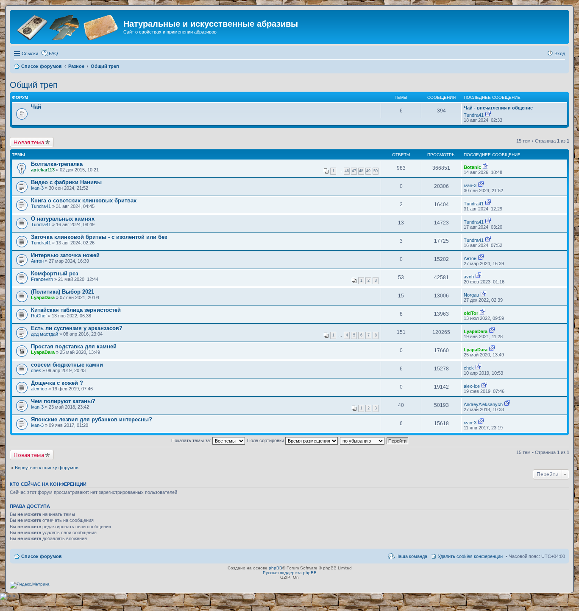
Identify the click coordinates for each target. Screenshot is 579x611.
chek (36, 370)
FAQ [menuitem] (53, 53)
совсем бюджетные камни (67, 365)
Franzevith (42, 279)
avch (469, 276)
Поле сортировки (266, 440)
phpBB (275, 568)
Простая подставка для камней (74, 346)
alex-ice (39, 388)
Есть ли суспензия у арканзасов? (76, 328)
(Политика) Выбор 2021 (62, 292)
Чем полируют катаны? (63, 401)
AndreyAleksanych (483, 404)
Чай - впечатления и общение (498, 107)
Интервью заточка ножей (65, 255)
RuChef (39, 315)
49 (368, 171)
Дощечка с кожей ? (57, 383)
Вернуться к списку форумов (46, 467)
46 (347, 171)
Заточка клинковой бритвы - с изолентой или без (99, 237)
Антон (37, 260)
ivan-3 (37, 188)
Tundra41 (474, 115)
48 (361, 171)
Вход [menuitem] (559, 53)
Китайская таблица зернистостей (76, 310)
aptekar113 (43, 169)
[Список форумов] (67, 26)
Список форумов (41, 556)
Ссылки (30, 53)
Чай (36, 107)
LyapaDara (43, 297)
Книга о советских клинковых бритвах (83, 200)
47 (354, 171)
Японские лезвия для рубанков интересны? (91, 419)
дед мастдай (44, 333)
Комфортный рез (54, 273)
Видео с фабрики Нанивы (66, 182)
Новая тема (29, 142)
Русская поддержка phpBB (290, 572)
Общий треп (34, 85)
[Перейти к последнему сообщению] (488, 115)
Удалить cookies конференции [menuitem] (470, 556)
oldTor (471, 313)
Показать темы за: (191, 440)
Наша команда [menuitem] (411, 556)
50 (375, 171)
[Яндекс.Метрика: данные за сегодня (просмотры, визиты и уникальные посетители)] (30, 585)
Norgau (471, 294)
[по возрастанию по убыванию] (362, 440)
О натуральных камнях (63, 219)
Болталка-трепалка (57, 164)
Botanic (472, 167)
